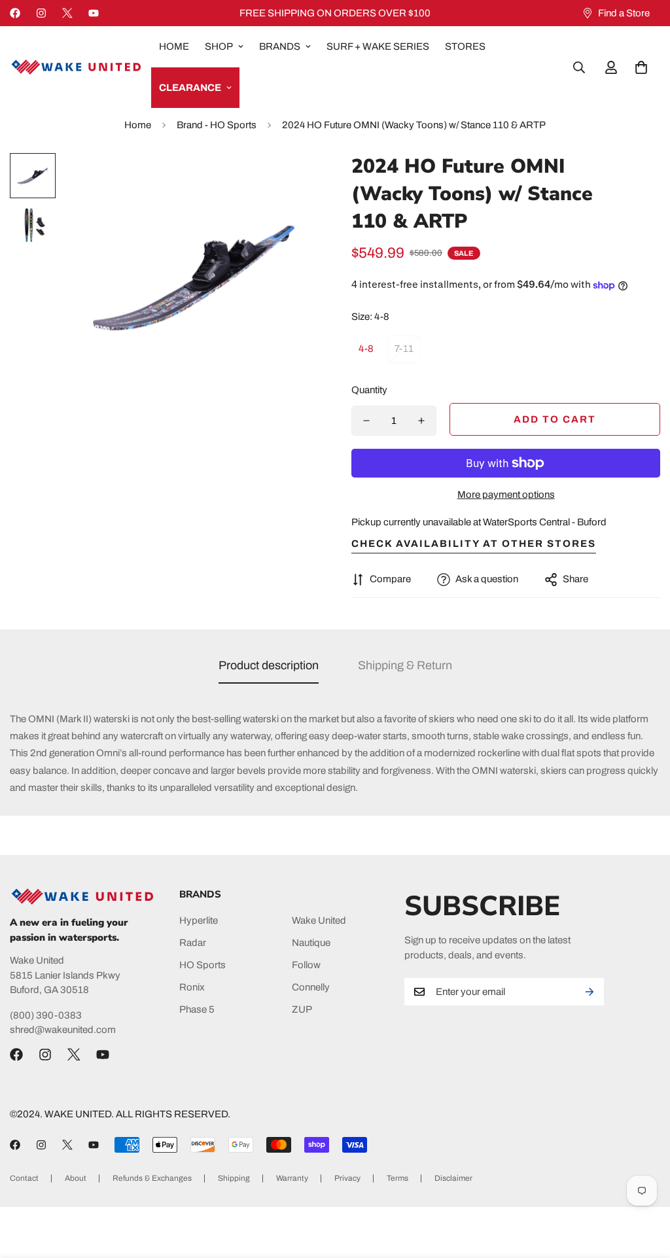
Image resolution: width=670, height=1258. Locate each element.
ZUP (302, 1009)
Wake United (319, 920)
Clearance (190, 87)
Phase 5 (197, 1009)
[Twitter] (67, 13)
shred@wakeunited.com (63, 1029)
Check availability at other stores (473, 543)
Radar (192, 942)
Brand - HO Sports (216, 125)
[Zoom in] (291, 181)
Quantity (369, 390)
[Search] (579, 67)
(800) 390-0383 (46, 1015)
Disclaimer (453, 1178)
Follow (306, 965)
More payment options (506, 494)
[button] (641, 67)
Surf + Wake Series (377, 46)
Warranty (292, 1178)
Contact (24, 1178)
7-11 (404, 348)
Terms (397, 1178)
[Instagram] (41, 13)
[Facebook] (15, 13)
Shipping (234, 1178)
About (75, 1178)
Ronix (192, 987)
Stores (465, 46)
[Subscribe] (589, 991)
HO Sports (202, 965)
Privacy (347, 1178)
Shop (219, 46)
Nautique (311, 942)
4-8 (366, 348)
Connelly (311, 987)
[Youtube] (93, 13)
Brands (279, 46)
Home (174, 46)
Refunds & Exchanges (152, 1178)
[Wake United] (75, 67)
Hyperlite (198, 920)
